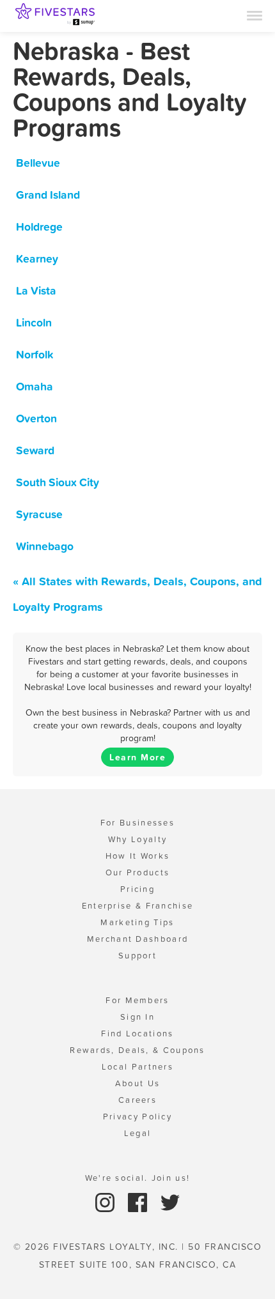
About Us (137, 1083)
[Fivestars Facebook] (139, 1201)
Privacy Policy (137, 1117)
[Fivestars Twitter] (170, 1201)
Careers (137, 1100)
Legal (138, 1133)
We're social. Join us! (138, 1178)
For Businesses (137, 823)
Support (137, 955)
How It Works (138, 856)
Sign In (137, 1017)
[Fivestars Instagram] (106, 1201)
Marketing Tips (137, 922)
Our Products (138, 872)
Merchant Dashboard (137, 939)
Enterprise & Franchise (138, 906)
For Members (137, 1000)
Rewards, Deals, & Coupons (137, 1050)
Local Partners (137, 1067)
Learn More (137, 757)
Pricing (137, 889)
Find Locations (137, 1033)
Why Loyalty (137, 839)
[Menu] (254, 14)
